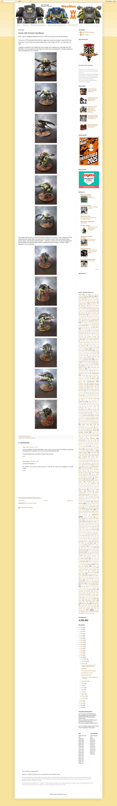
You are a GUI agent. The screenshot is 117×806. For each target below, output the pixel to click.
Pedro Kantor (89, 492)
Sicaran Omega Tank (83, 536)
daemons (81, 369)
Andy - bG (25, 447)
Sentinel (91, 532)
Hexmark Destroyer (86, 421)
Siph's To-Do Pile (73, 25)
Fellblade (81, 395)
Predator (80, 501)
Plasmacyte (81, 500)
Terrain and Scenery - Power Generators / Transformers (92, 126)
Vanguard (94, 588)
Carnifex (27, 437)
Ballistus (88, 319)
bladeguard (81, 327)
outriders (91, 489)
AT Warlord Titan (93, 317)
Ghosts (92, 410)
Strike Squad (94, 553)
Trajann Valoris (95, 575)
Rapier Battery (93, 508)
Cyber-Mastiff (87, 365)
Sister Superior (88, 540)
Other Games (82, 489)
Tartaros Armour (82, 559)
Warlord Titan (85, 603)
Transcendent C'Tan (84, 577)
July (83, 685)
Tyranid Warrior (95, 581)
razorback (81, 509)
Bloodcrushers (94, 328)
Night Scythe (87, 480)
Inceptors (97, 433)
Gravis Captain (95, 412)
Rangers (86, 508)
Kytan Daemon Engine (88, 447)
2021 (81, 638)
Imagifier (82, 429)
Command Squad (82, 355)
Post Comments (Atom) (30, 503)
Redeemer (89, 511)
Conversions (32, 437)
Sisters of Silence (87, 541)
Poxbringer (88, 500)
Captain (81, 339)
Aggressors (83, 305)
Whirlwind (81, 610)
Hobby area (96, 423)
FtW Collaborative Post (93, 401)
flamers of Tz (85, 398)
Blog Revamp (83, 223)
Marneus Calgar (87, 464)
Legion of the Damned (83, 454)
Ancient (87, 307)
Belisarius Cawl (88, 324)
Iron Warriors (91, 438)
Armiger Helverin (82, 310)
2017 (81, 646)
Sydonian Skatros (82, 556)
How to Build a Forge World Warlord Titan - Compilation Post (92, 117)
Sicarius (91, 538)
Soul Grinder (91, 546)
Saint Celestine (95, 523)
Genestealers (94, 409)
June (83, 687)
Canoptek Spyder (83, 338)
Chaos (87, 349)
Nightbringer (94, 480)
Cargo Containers (89, 339)
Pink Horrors (83, 495)
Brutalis (86, 332)
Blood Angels (85, 328)
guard (80, 416)
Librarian (96, 455)
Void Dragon (92, 594)
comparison (81, 358)
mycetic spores (93, 471)
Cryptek (97, 362)
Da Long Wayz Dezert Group (88, 259)
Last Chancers (96, 449)
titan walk (81, 574)
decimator (90, 375)
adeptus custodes (91, 302)
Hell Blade (96, 418)
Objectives (93, 483)
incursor (81, 435)
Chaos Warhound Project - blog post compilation (91, 90)
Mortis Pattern (90, 469)
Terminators (89, 564)
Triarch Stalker (83, 578)
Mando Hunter (91, 260)
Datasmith (91, 370)
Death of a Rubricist (86, 248)
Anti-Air (81, 308)
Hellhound (95, 419)
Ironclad (81, 440)
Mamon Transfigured (93, 463)
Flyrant (86, 399)
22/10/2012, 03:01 (34, 461)
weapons (89, 606)
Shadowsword (83, 533)
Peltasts (86, 494)
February (84, 696)
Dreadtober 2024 (82, 389)
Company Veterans (91, 356)
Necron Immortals (89, 475)
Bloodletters (81, 330)
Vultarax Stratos (87, 598)
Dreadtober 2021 (93, 386)
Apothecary (94, 308)
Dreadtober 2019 (92, 384)
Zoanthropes (90, 613)
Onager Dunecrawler (83, 486)
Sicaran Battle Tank (92, 535)
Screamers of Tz (88, 527)
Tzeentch (96, 583)
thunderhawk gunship (83, 572)
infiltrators (88, 435)
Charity (95, 351)
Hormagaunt (81, 426)
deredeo (87, 376)
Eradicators (89, 392)
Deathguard (86, 372)
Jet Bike (95, 440)
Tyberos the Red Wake (91, 580)
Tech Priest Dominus (94, 559)
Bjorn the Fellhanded (92, 325)
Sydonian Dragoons (91, 555)
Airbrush (91, 305)
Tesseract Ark (81, 567)
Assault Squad (82, 314)
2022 (81, 636)
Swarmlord (81, 555)
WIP (87, 610)
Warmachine (95, 603)
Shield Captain (91, 533)
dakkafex (90, 369)
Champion (81, 348)
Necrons (88, 479)
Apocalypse (87, 308)
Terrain (86, 566)
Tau (87, 559)
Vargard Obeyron (82, 589)
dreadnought (90, 381)
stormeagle (89, 552)
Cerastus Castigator (83, 347)
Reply (24, 456)
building (92, 332)
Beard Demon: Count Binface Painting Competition (92, 228)
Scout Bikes (94, 526)
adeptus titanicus (83, 304)
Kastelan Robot (93, 441)
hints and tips (96, 421)
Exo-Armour (96, 392)
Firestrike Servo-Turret (90, 396)
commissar (90, 355)
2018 (81, 644)
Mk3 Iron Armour (85, 468)
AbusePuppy (26, 461)
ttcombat (95, 578)
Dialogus (80, 380)
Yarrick (84, 613)
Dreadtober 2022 (83, 387)
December (84, 659)
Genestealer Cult (83, 409)
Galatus (85, 404)
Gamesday (81, 407)
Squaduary (83, 550)
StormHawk (96, 552)
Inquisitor (94, 435)
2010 (81, 703)
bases (80, 321)
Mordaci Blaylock (95, 468)
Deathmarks (94, 372)
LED (82, 450)
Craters (91, 362)
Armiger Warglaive (92, 310)
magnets (80, 461)
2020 (81, 640)
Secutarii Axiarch (82, 530)
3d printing (86, 296)
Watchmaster (81, 606)
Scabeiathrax (81, 526)
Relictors (95, 515)
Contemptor (89, 358)
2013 (81, 655)
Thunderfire (93, 570)
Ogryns (87, 485)
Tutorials (25, 25)
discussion (92, 380)
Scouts (80, 527)
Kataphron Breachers (83, 443)
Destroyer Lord (82, 378)
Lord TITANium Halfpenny (88, 32)
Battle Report (95, 321)
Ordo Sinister (83, 488)
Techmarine (83, 561)
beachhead (81, 324)
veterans (91, 592)
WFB (95, 608)
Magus (85, 463)
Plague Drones (91, 495)
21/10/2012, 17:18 (32, 447)
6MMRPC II (89, 297)
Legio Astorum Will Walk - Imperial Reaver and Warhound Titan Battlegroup (92, 109)
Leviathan (89, 455)
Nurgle (80, 482)
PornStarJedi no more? (87, 673)
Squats (90, 550)
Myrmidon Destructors (84, 472)
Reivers (82, 512)
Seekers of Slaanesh (92, 530)
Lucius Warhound (87, 460)
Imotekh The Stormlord (91, 429)
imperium (85, 433)
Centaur (97, 344)
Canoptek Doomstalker (84, 335)
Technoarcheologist (93, 561)
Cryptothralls (83, 364)
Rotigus (86, 520)
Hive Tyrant (89, 423)
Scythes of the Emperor (84, 529)
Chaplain (89, 350)
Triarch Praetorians (95, 577)
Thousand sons (83, 570)
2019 (81, 642)
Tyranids (82, 583)
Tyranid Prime (87, 581)
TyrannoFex (89, 583)
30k (86, 294)
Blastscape (88, 327)
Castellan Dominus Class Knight (89, 341)
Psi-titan (80, 506)
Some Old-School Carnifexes (88, 670)
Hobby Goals (85, 424)
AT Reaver (87, 316)
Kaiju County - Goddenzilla (87, 221)
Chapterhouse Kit (87, 351)
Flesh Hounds (93, 398)
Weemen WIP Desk (86, 675)
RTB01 (80, 521)
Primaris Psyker (89, 503)
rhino (91, 517)
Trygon (89, 578)
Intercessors (81, 436)
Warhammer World (90, 600)
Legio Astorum (90, 450)
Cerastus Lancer (93, 347)
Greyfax (95, 415)
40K (92, 296)
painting (89, 491)
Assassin (83, 313)
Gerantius (81, 410)
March (83, 694)
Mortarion (82, 469)
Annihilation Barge (95, 307)
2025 (81, 629)
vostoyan (87, 597)
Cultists (89, 364)
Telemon (97, 563)
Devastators (93, 378)
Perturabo (92, 494)
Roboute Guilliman (88, 518)
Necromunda (94, 472)
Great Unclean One (85, 413)
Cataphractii (90, 344)
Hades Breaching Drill (87, 416)
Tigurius (91, 572)
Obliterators (81, 485)
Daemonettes (94, 367)
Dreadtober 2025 (93, 389)
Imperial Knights (83, 432)
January (84, 698)
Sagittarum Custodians (85, 523)
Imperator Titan (82, 430)
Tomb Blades (91, 574)
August (83, 683)
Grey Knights (87, 415)
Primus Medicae (82, 505)
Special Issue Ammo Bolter (92, 549)
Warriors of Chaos (92, 605)
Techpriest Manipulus (89, 563)
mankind (80, 464)
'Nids (23, 437)
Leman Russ (82, 455)
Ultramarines (95, 584)
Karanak (86, 441)
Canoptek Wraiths (93, 338)
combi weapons (93, 353)
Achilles (91, 300)
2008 (81, 707)
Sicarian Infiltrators (93, 536)
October (84, 663)
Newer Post (21, 500)
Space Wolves (86, 547)
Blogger (65, 794)
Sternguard (81, 552)
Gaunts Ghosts (92, 407)
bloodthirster (90, 330)
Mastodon (86, 466)
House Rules (86, 427)
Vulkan (92, 597)
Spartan (95, 547)
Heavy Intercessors (83, 418)
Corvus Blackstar (89, 361)
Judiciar (80, 441)
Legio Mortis (94, 452)
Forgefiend (93, 399)
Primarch (88, 502)
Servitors (97, 532)
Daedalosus (94, 365)
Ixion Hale (87, 440)
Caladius (95, 333)
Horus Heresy (90, 426)
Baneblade (94, 319)
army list (90, 311)
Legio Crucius (83, 452)
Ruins (86, 521)
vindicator (86, 594)
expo (81, 393)
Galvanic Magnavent (92, 404)
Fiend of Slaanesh (89, 395)
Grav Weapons (86, 412)
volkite (89, 595)
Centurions (83, 345)
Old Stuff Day (94, 485)
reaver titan (89, 509)
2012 (81, 657)
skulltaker (86, 544)
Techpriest (81, 563)
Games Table (92, 406)
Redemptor (96, 511)
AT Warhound (85, 317)
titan (95, 572)
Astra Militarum (92, 314)
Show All (97, 269)
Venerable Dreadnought (84, 591)
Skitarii (91, 543)
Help (80, 421)
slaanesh (84, 546)
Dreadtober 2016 (82, 383)
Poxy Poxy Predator (86, 205)
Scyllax (95, 527)
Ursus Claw (90, 586)
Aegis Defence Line (94, 303)
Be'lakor (95, 322)
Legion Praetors (93, 454)
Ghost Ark (87, 410)
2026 (81, 627)
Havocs (95, 416)
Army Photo (96, 311)
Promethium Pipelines (92, 505)
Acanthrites (89, 299)
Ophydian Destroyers (94, 486)
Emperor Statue (82, 392)
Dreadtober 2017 (93, 383)
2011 (81, 701)
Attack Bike (81, 319)
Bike (84, 325)
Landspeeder (88, 449)
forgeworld (82, 401)
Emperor (95, 390)
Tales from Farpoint (86, 194)
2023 (81, 633)
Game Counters (82, 406)
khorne (86, 446)
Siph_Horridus (85, 34)
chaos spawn (82, 350)
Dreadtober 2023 (93, 387)
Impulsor (91, 433)
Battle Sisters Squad (86, 322)
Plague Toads (94, 497)
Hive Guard (82, 423)
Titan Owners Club (85, 216)
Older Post (70, 500)
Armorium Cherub (82, 311)
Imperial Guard (92, 430)
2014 (81, 653)
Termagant (82, 564)
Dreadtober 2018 (82, 384)
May (83, 689)
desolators (94, 376)
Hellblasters (82, 419)
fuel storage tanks (84, 403)
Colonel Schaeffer (83, 353)
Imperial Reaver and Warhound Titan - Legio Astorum (92, 99)
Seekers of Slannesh (83, 532)
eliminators (89, 390)
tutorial (80, 580)
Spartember (81, 549)
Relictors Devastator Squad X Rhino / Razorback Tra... (88, 666)
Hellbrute (89, 419)
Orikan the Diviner (93, 488)
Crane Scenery (85, 362)
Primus (96, 503)
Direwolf (86, 380)
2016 (81, 648)
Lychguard (95, 460)
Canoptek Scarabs (91, 336)
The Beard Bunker (85, 225)
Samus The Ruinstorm (92, 524)
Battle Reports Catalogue (38, 25)
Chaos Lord (94, 348)
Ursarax (83, 586)
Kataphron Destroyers (94, 443)
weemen (88, 608)
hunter (92, 427)
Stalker (95, 550)
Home (18, 25)
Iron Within (84, 668)
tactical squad (84, 558)
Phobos (97, 494)
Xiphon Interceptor (87, 611)
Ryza (98, 521)
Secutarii (94, 529)
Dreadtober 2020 (82, 386)
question (86, 506)
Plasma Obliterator (92, 498)
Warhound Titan (94, 602)
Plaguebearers (82, 498)
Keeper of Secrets (84, 444)
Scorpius (88, 526)
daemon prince (83, 367)
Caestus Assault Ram (87, 333)
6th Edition (96, 297)
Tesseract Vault (90, 567)
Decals (83, 375)
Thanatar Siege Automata (90, 569)
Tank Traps (94, 558)
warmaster (83, 605)
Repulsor (85, 517)
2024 (81, 631)
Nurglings (89, 481)
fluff (79, 399)
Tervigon (94, 566)
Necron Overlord (88, 477)
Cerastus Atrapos (93, 345)
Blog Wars (96, 327)
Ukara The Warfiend (85, 584)
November (84, 661)
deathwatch (95, 373)
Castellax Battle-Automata (85, 342)
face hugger (87, 393)
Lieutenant (84, 457)
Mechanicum (95, 466)
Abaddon (82, 299)
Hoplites (94, 424)
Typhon (80, 581)
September (84, 681)
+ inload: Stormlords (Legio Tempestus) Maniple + (92, 251)
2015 (81, 651)
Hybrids (97, 427)
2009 (81, 705)
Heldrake (90, 418)
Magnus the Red (89, 461)
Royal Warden (94, 520)
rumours (93, 521)
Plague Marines (85, 497)
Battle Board (86, 320)
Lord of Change (89, 458)
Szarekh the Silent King (93, 556)
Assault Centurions (92, 313)
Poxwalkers (94, 500)
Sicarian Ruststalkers (83, 538)
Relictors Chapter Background (56, 25)
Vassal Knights (92, 589)
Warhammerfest (82, 601)
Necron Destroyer (83, 474)
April (83, 692)
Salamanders (83, 524)
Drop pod (81, 390)
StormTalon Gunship (85, 553)
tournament (86, 575)
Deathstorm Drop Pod (84, 373)
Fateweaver (94, 393)
